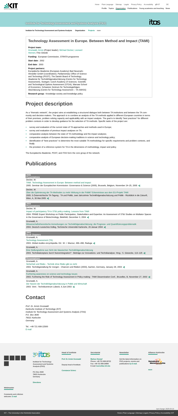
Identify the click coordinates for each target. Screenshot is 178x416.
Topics (111, 8)
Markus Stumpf (96, 359)
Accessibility (148, 4)
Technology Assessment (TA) (39, 240)
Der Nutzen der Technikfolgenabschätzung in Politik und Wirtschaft (56, 284)
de (167, 4)
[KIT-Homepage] (11, 6)
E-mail (28, 329)
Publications (132, 8)
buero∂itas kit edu (103, 366)
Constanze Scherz (69, 370)
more (150, 370)
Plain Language (107, 4)
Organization (121, 8)
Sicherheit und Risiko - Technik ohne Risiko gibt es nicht (51, 264)
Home (97, 4)
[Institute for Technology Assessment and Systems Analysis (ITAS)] (154, 22)
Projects (91, 30)
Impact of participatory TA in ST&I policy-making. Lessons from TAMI (57, 211)
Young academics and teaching (151, 8)
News (168, 8)
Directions (37, 382)
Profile (104, 8)
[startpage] (173, 8)
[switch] (173, 4)
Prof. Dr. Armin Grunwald (71, 359)
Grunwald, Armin (35, 50)
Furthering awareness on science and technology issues (51, 274)
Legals (126, 4)
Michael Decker (66, 50)
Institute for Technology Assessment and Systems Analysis (49, 30)
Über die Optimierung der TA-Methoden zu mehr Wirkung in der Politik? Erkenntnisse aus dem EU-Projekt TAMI (77, 192)
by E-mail (133, 364)
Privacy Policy (136, 4)
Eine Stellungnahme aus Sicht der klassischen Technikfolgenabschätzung (59, 250)
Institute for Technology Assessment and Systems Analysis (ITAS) (66, 23)
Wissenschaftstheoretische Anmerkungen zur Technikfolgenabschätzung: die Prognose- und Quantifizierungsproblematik (81, 224)
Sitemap (119, 4)
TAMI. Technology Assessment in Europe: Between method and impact (58, 182)
